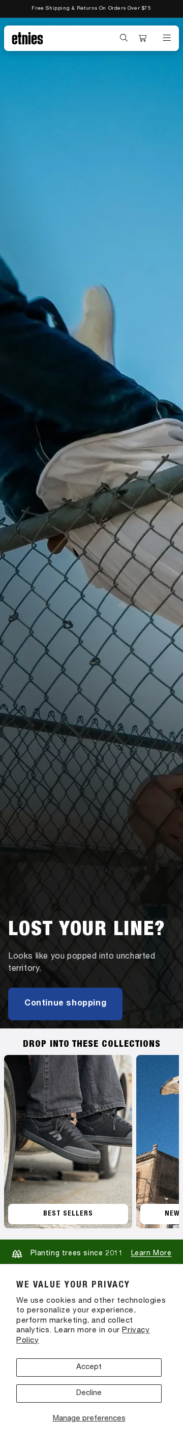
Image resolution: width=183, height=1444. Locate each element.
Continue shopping (65, 1004)
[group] (91, 523)
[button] (124, 38)
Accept (89, 1367)
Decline (89, 1393)
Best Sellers (68, 1214)
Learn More (151, 1253)
